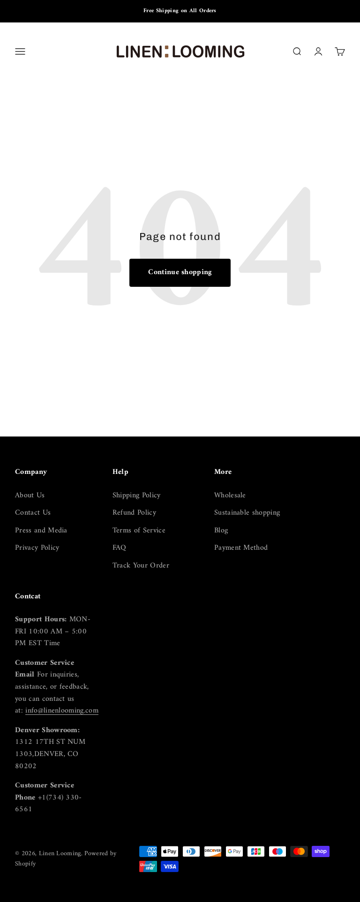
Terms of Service (138, 531)
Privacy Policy (37, 548)
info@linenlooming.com (61, 710)
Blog (221, 531)
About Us (30, 496)
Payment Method (241, 548)
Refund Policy (134, 513)
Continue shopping (179, 272)
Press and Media (41, 531)
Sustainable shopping (247, 513)
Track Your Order (140, 566)
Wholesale (230, 496)
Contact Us (33, 513)
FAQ (119, 548)
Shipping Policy (136, 496)
